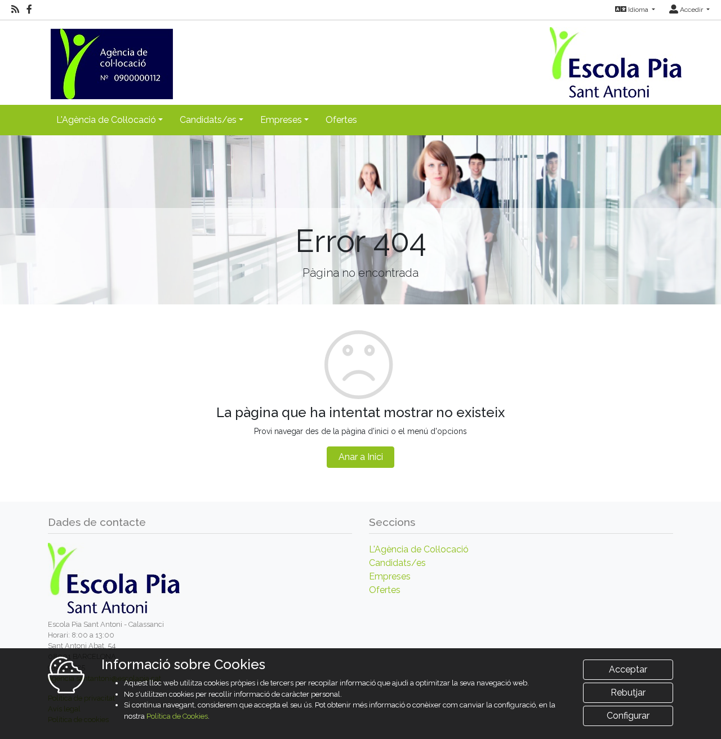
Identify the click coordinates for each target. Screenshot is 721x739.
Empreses (390, 576)
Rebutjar (628, 692)
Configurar (628, 715)
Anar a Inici (361, 457)
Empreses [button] (281, 119)
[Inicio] (110, 59)
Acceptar (628, 669)
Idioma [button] (638, 10)
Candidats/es (397, 562)
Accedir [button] (691, 10)
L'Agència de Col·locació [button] (106, 119)
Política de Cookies (177, 716)
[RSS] (15, 10)
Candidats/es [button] (208, 119)
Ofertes (341, 119)
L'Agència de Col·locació (419, 549)
